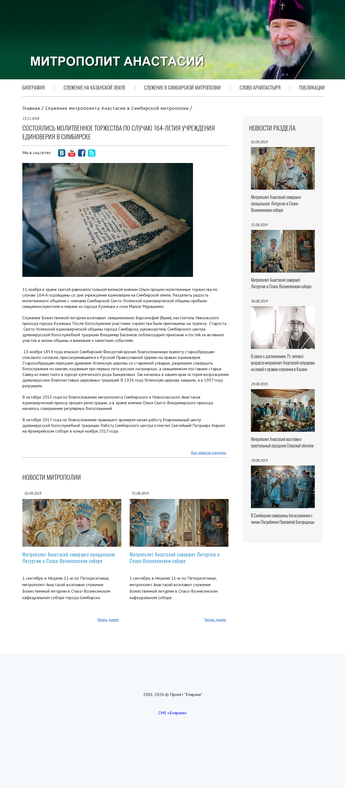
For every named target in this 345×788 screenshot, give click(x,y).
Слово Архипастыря (260, 87)
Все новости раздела (208, 452)
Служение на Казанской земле (94, 87)
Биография (33, 87)
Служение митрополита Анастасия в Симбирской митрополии (117, 108)
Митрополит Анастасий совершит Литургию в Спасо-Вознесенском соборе (175, 557)
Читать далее (108, 619)
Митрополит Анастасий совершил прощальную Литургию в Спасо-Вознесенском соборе (68, 557)
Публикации (312, 87)
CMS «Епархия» (172, 712)
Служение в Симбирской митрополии (182, 87)
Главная (31, 108)
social (61, 153)
